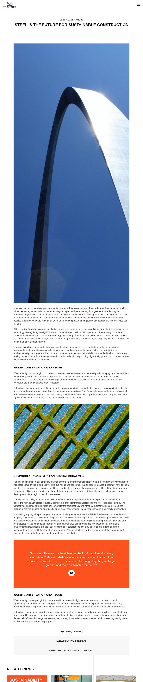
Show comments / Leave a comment (71, 651)
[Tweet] (71, 573)
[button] (127, 5)
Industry (69, 632)
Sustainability (78, 632)
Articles (79, 20)
